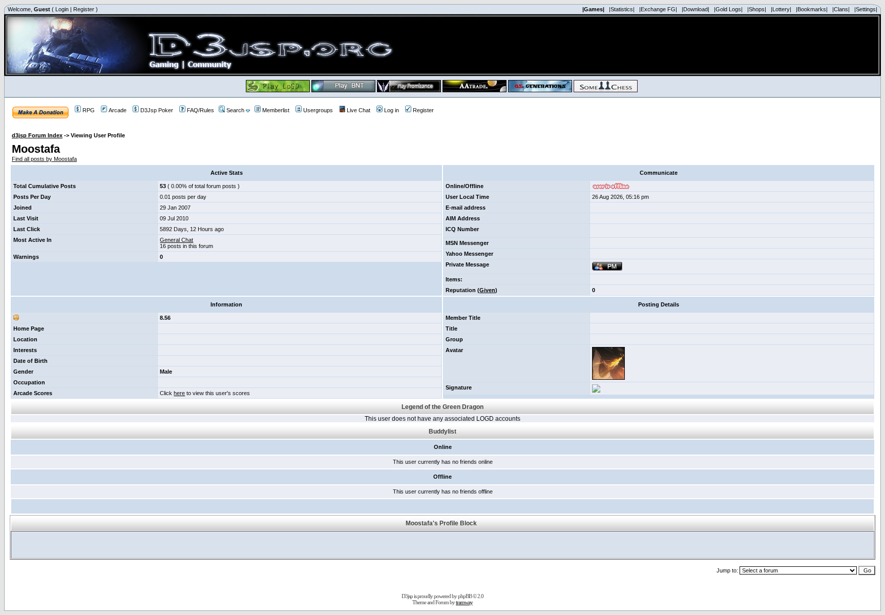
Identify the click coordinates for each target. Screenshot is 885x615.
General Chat (176, 240)
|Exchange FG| (658, 9)
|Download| (695, 9)
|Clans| (841, 9)
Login (62, 9)
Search (235, 110)
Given (487, 290)
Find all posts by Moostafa (44, 159)
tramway (464, 602)
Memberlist (275, 110)
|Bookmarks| (812, 9)
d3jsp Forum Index (37, 135)
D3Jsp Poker (156, 110)
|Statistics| (622, 9)
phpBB (465, 596)
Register (83, 9)
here (179, 393)
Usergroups (318, 110)
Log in (391, 110)
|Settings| (865, 9)
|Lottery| (781, 9)
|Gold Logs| (728, 9)
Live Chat (358, 110)
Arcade (118, 110)
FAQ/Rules (200, 110)
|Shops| (756, 9)
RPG (88, 110)
